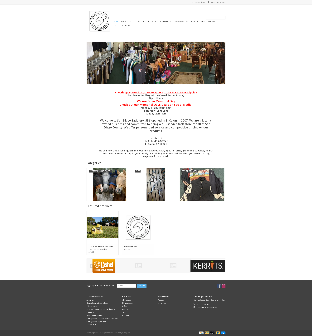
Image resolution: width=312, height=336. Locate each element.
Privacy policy (92, 306)
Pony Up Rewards (122, 25)
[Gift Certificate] (138, 227)
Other (202, 21)
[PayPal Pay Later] (217, 333)
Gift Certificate (130, 247)
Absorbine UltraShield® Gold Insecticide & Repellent (100, 248)
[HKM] (104, 266)
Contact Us (91, 312)
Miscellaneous (166, 21)
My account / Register (217, 2)
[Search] (208, 17)
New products (127, 303)
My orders (162, 303)
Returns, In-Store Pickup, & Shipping (101, 309)
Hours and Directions (95, 315)
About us (90, 300)
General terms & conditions (97, 303)
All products (127, 300)
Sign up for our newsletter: (101, 285)
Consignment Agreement (96, 321)
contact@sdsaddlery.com (207, 307)
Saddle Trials (92, 324)
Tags (124, 312)
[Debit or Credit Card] (212, 333)
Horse (130, 21)
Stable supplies (143, 21)
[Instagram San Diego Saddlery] (223, 286)
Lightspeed (126, 333)
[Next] (220, 266)
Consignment (181, 21)
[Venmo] (222, 333)
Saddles (194, 21)
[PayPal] (206, 333)
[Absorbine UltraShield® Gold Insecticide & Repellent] (103, 227)
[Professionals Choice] (207, 266)
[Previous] (91, 266)
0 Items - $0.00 (200, 2)
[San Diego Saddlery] (100, 21)
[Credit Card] (201, 333)
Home (116, 21)
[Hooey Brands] (138, 266)
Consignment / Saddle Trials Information (102, 318)
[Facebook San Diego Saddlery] (219, 286)
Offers (124, 306)
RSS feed (125, 315)
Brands (211, 21)
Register (161, 300)
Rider (123, 21)
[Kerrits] (173, 266)
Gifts (154, 21)
